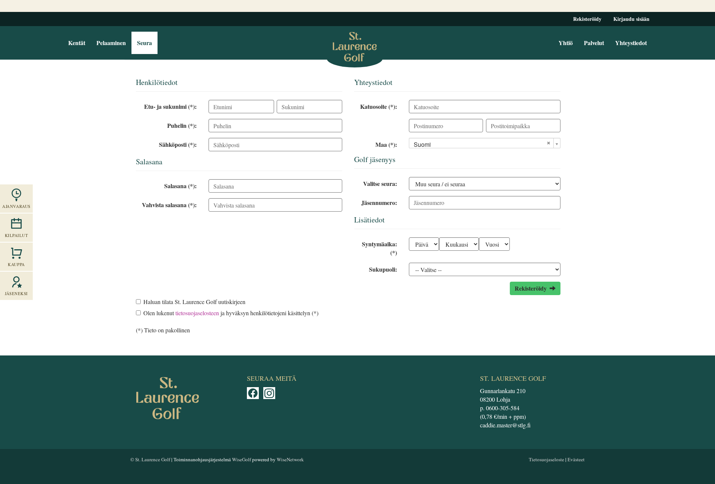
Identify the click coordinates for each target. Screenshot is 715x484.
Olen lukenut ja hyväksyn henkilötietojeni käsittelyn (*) (230, 313)
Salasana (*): (180, 185)
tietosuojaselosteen (197, 313)
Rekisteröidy (587, 19)
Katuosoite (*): (378, 106)
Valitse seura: (380, 183)
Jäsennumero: (379, 202)
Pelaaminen (111, 42)
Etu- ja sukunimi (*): (170, 106)
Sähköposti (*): (178, 144)
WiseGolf (241, 459)
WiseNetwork (290, 459)
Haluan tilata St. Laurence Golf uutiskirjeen (194, 302)
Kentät (76, 42)
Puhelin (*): (182, 125)
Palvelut (594, 42)
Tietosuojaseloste (546, 459)
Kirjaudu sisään (631, 19)
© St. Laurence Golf (150, 459)
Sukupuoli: (383, 269)
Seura (144, 42)
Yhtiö (566, 42)
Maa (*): (386, 144)
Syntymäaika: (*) (379, 248)
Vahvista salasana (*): (169, 204)
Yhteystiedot (631, 42)
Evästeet (576, 459)
